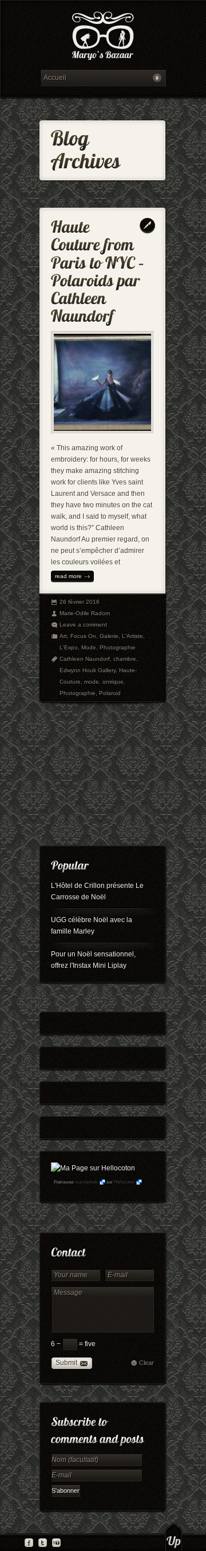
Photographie (118, 647)
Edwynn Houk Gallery (88, 670)
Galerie (109, 636)
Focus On (83, 636)
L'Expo (69, 647)
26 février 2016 (80, 602)
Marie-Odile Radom (85, 613)
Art (63, 636)
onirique (113, 681)
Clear (146, 1362)
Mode (88, 647)
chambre (124, 659)
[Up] (173, 1536)
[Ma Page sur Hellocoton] (93, 1168)
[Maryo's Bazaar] (103, 37)
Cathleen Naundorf (85, 659)
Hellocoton (124, 1182)
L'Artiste (132, 636)
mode (91, 681)
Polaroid (110, 693)
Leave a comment (83, 624)
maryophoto (86, 1182)
